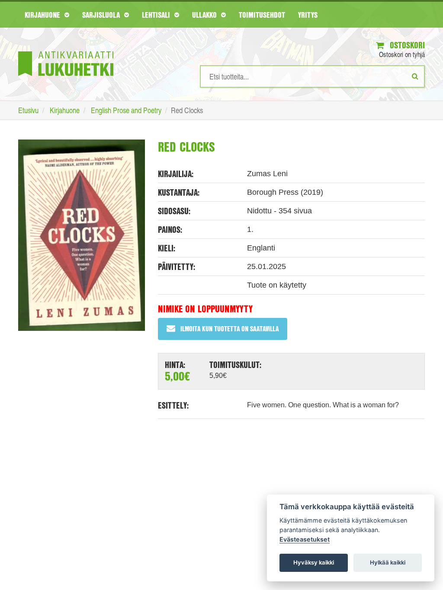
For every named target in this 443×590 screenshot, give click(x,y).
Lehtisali (157, 14)
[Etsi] (415, 76)
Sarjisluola (102, 14)
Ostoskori (406, 45)
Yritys (308, 14)
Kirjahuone (43, 14)
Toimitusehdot (262, 14)
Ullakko (205, 14)
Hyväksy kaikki (313, 562)
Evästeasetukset (304, 539)
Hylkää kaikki (387, 562)
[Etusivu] (65, 51)
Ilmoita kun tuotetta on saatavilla (229, 328)
